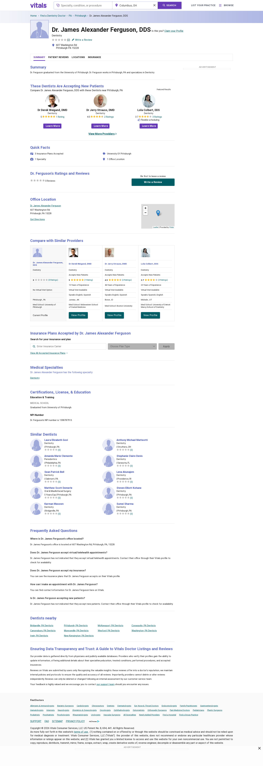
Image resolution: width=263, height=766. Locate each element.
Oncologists (105, 710)
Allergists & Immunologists (42, 706)
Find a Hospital (169, 715)
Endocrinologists (169, 706)
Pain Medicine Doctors (180, 710)
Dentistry (34, 378)
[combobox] (83, 5)
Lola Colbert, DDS (148, 110)
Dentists (110, 706)
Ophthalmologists (122, 710)
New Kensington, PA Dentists (79, 635)
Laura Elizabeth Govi (56, 440)
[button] (158, 213)
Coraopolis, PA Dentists (144, 625)
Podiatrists (35, 715)
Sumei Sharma (125, 504)
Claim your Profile (173, 30)
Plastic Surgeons (214, 710)
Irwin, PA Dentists (39, 635)
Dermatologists (124, 706)
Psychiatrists (48, 715)
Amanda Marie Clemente (58, 456)
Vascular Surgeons (111, 715)
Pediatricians (198, 710)
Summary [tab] (39, 57)
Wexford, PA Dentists (109, 630)
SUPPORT (35, 721)
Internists (51, 710)
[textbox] (83, 5)
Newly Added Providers (149, 715)
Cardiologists (83, 706)
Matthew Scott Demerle (58, 488)
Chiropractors (98, 706)
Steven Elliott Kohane (129, 488)
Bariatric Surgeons (65, 706)
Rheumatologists (80, 715)
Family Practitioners (188, 706)
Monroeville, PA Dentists (76, 630)
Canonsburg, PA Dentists (43, 630)
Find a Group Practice (188, 715)
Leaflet (155, 227)
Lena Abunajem (125, 472)
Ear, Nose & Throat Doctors (146, 706)
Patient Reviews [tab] (58, 57)
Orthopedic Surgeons (157, 710)
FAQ (47, 721)
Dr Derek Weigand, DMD (52, 110)
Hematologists (36, 710)
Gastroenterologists (209, 706)
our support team (106, 684)
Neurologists (63, 710)
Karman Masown (54, 504)
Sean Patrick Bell (54, 472)
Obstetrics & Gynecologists (84, 710)
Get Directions (37, 219)
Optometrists (138, 710)
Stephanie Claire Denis (130, 456)
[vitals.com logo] (38, 5)
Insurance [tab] (94, 57)
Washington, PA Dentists (144, 630)
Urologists (95, 715)
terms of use (81, 731)
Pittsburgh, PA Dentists (76, 625)
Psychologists (63, 715)
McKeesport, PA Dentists (110, 625)
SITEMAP (57, 721)
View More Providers (101, 133)
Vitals (171, 227)
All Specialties (129, 715)
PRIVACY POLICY (75, 721)
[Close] (259, 749)
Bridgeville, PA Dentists (41, 625)
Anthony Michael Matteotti (132, 440)
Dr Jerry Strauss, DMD (100, 110)
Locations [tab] (78, 57)
